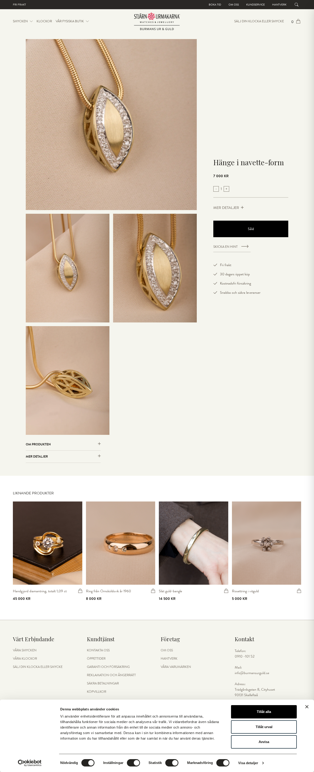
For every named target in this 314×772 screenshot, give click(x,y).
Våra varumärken (176, 667)
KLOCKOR (44, 21)
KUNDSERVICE (255, 4)
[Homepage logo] (157, 21)
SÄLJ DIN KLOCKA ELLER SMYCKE (259, 21)
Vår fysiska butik (70, 21)
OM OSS (167, 650)
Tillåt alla (264, 712)
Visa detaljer (248, 763)
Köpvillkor (96, 691)
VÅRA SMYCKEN (25, 650)
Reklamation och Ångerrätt (111, 675)
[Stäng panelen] (306, 706)
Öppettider (96, 658)
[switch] (133, 762)
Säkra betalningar (103, 683)
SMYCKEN (20, 21)
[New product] (47, 543)
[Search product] (296, 4)
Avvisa (264, 742)
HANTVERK (169, 658)
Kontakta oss (98, 650)
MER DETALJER (226, 208)
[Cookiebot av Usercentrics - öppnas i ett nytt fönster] (30, 763)
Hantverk (279, 4)
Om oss (233, 4)
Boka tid (215, 4)
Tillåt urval (264, 727)
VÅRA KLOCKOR (25, 658)
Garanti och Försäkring (108, 667)
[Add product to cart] (80, 590)
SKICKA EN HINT (225, 247)
